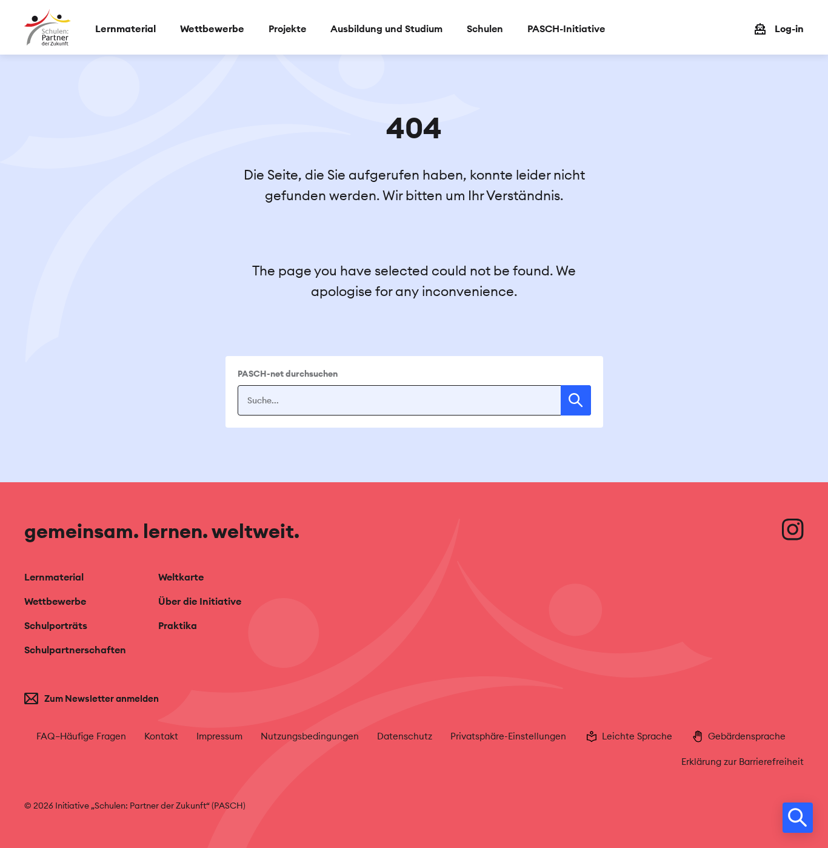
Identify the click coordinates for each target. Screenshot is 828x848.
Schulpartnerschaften (75, 650)
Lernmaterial (54, 577)
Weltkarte (181, 577)
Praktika (177, 625)
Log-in (789, 28)
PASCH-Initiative (566, 28)
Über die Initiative (199, 601)
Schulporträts (55, 625)
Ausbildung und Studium (386, 28)
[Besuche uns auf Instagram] (793, 529)
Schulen (485, 28)
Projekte (287, 28)
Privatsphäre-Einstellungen (508, 736)
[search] (798, 818)
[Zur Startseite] (47, 27)
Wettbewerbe (55, 601)
